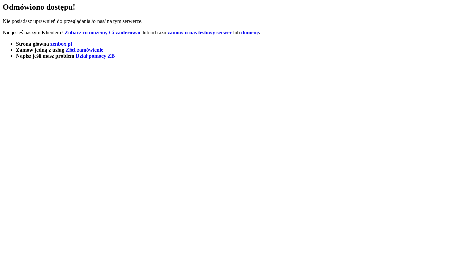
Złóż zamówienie (84, 50)
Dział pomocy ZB (95, 56)
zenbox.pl (61, 44)
